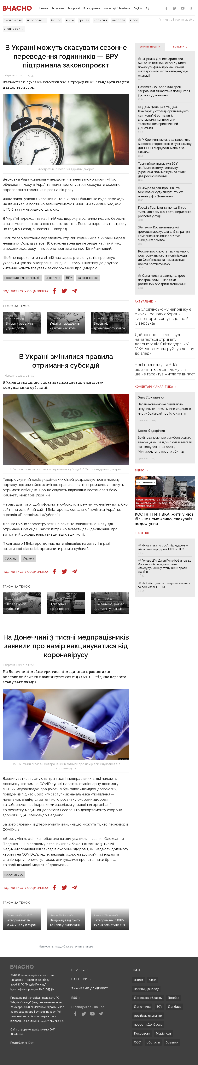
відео (134, 20)
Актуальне (58, 8)
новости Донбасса (148, 1024)
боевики (172, 1042)
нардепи (118, 20)
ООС (137, 1042)
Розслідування (92, 8)
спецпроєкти (14, 28)
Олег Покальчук (151, 397)
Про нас (78, 969)
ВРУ (69, 278)
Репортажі (74, 8)
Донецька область (148, 998)
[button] (66, 946)
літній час (53, 278)
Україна (28, 558)
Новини (43, 8)
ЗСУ (159, 1007)
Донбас (173, 998)
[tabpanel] (165, 173)
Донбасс (174, 1007)
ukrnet (138, 980)
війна (70, 20)
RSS (74, 997)
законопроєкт (88, 278)
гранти (84, 20)
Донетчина (142, 1007)
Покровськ (142, 1033)
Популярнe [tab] (180, 47)
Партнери (79, 979)
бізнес (56, 20)
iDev (31, 1042)
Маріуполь (164, 1033)
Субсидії (10, 558)
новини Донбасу (146, 989)
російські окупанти (148, 1015)
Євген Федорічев (151, 431)
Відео (139, 470)
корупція (101, 20)
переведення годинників (22, 278)
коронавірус (13, 874)
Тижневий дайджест (89, 988)
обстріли (153, 1042)
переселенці (36, 20)
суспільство (13, 20)
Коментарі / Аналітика (117, 8)
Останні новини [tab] (149, 47)
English (138, 8)
